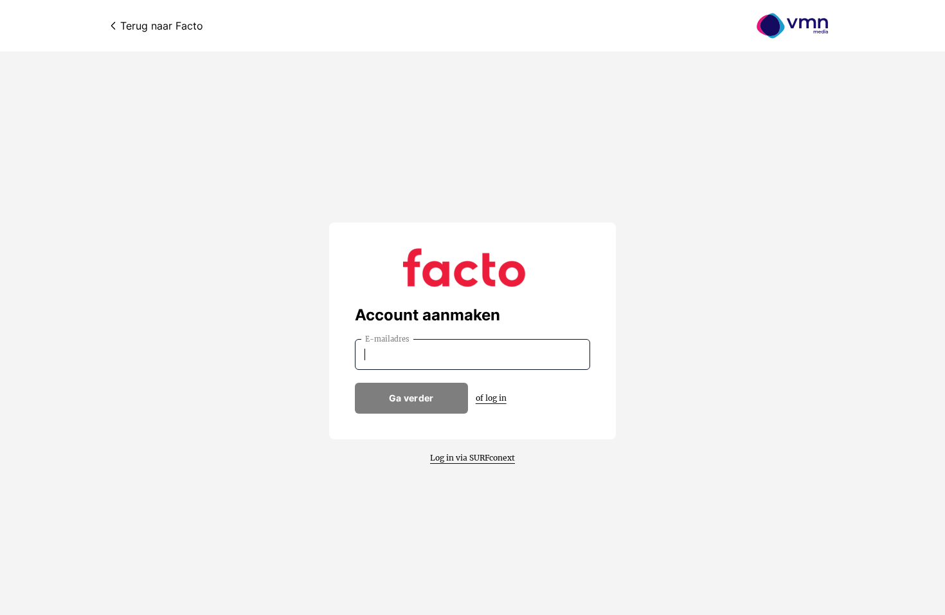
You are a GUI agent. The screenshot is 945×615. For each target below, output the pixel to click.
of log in (491, 398)
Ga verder (411, 397)
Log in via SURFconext (472, 458)
